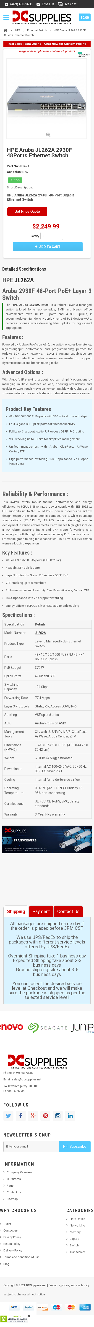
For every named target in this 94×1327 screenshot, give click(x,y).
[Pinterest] (45, 1116)
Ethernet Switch (37, 30)
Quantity (34, 236)
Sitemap (12, 1199)
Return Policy (11, 1243)
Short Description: (20, 187)
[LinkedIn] (70, 1116)
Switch (74, 1245)
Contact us (14, 1192)
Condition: (14, 172)
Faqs (10, 1185)
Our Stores (14, 1179)
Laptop (74, 1238)
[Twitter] (8, 1116)
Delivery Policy (12, 1250)
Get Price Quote (27, 211)
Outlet (7, 1224)
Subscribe (77, 1146)
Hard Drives (77, 1219)
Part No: (13, 166)
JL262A (24, 280)
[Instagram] (58, 1116)
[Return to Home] (5, 30)
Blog (6, 1264)
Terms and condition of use (21, 1257)
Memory (75, 1232)
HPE (17, 30)
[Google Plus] (33, 1116)
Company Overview (19, 1172)
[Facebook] (21, 1116)
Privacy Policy (12, 1237)
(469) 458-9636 (21, 4)
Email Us (48, 4)
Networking (77, 1225)
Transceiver (77, 1252)
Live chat (70, 4)
